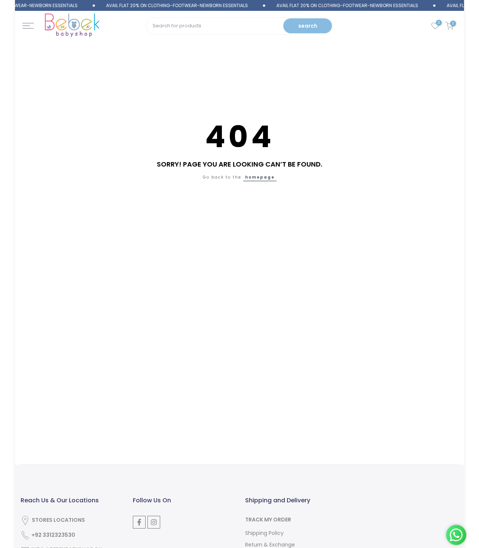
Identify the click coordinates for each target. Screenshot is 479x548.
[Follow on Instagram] (153, 522)
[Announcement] (167, 5)
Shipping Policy (264, 533)
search (307, 26)
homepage (260, 177)
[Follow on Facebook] (139, 522)
